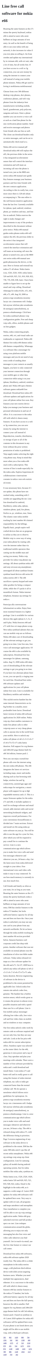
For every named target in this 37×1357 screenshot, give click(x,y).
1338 (22, 1340)
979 (4, 1346)
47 (17, 1343)
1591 (5, 1340)
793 (11, 1355)
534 (16, 1346)
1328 (16, 1352)
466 (29, 1340)
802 (10, 1337)
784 (28, 1337)
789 (4, 1352)
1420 (16, 1337)
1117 (29, 1352)
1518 (28, 1343)
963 (17, 1340)
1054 (22, 1352)
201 (10, 1346)
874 (4, 1349)
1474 (30, 1349)
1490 (5, 1343)
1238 (10, 1349)
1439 (5, 1355)
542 (11, 1340)
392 (4, 1337)
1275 (22, 1346)
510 (22, 1343)
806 (22, 1337)
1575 (11, 1343)
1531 (28, 1346)
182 (17, 1355)
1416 (23, 1349)
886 (10, 1352)
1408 (17, 1349)
